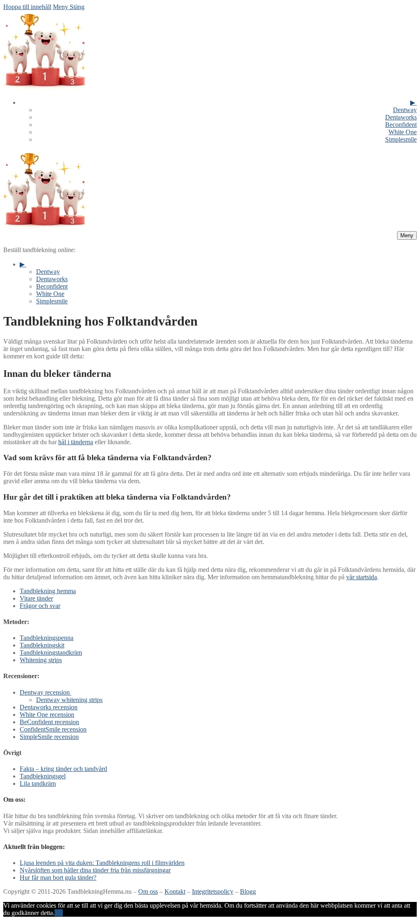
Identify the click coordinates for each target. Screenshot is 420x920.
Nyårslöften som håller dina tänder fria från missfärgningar (95, 870)
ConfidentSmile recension (53, 729)
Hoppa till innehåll (27, 6)
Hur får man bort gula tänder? (58, 877)
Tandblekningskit (42, 645)
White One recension (47, 714)
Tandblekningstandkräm (51, 652)
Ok (59, 912)
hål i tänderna (75, 441)
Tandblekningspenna (46, 637)
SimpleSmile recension (49, 736)
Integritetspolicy (212, 891)
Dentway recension (45, 692)
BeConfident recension (49, 721)
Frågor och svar (40, 605)
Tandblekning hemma (48, 590)
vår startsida (361, 577)
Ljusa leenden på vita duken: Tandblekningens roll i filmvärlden (102, 862)
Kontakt (174, 891)
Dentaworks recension (49, 707)
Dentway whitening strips (69, 699)
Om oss (148, 891)
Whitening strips (41, 659)
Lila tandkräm (38, 783)
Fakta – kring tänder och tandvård (63, 768)
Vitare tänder (36, 598)
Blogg (248, 891)
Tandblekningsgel (43, 776)
